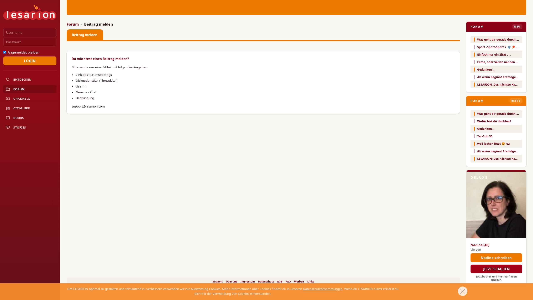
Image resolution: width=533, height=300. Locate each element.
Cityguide (21, 108)
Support (218, 281)
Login (30, 61)
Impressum (247, 281)
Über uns (231, 281)
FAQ (288, 281)
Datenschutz (266, 281)
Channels (21, 99)
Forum (19, 89)
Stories (19, 127)
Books (18, 118)
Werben (299, 281)
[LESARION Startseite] (29, 12)
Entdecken (22, 79)
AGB (279, 281)
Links (310, 281)
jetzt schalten (496, 269)
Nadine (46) (480, 245)
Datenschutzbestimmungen (322, 289)
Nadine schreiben (496, 257)
